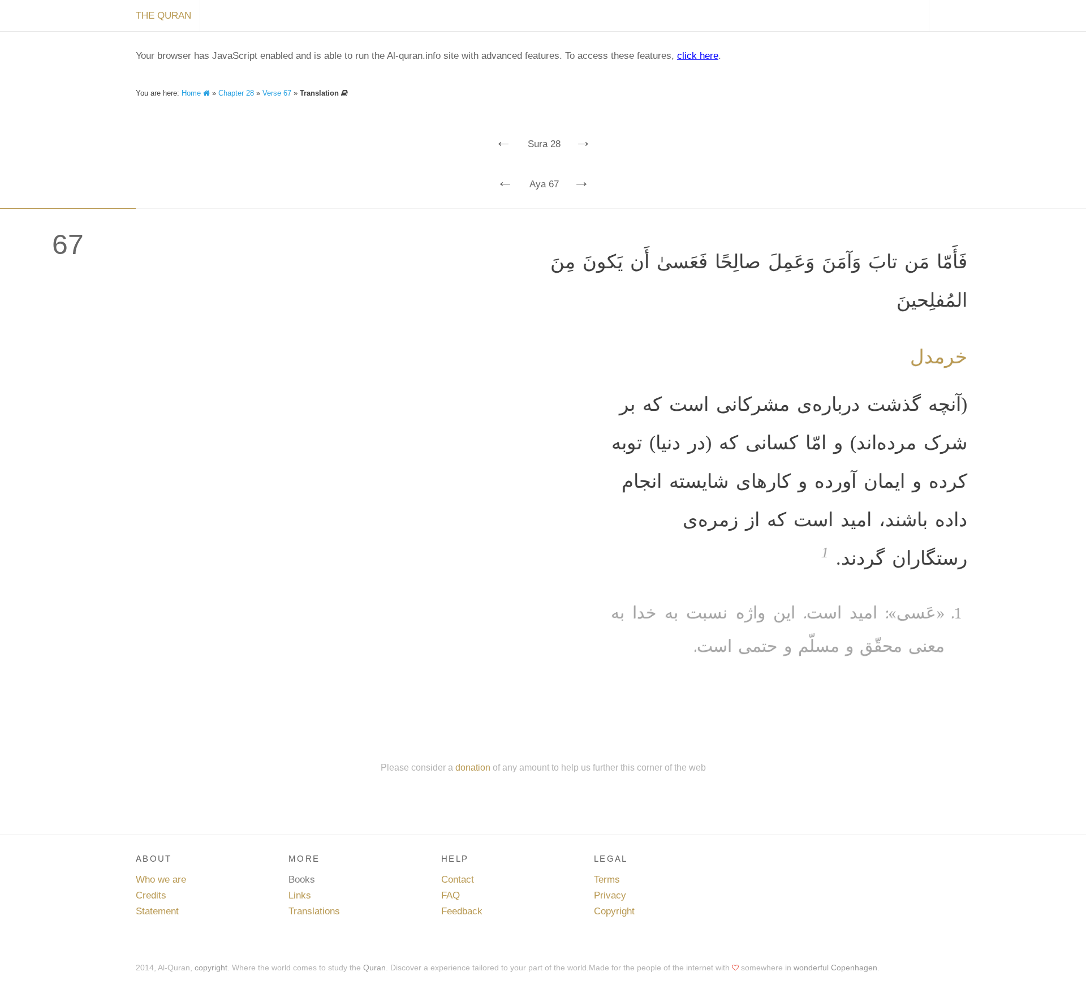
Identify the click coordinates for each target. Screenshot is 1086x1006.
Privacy (610, 895)
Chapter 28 (236, 93)
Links (299, 895)
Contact (457, 879)
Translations (314, 911)
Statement (157, 911)
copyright (211, 967)
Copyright (614, 911)
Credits (151, 895)
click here (697, 55)
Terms (607, 879)
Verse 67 (276, 93)
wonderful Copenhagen (835, 967)
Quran (374, 967)
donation (472, 767)
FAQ (450, 895)
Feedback (461, 911)
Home (192, 93)
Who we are (161, 879)
